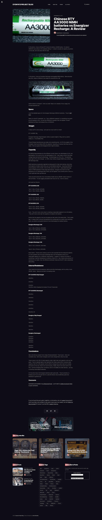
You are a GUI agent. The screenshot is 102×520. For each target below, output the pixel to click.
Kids (46, 490)
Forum (61, 4)
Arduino (57, 468)
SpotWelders (49, 501)
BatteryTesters (42, 472)
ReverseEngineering (43, 496)
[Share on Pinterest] (55, 411)
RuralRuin (57, 496)
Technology (42, 503)
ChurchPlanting (52, 479)
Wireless (51, 505)
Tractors (59, 503)
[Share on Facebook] (46, 411)
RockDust (51, 496)
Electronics (58, 481)
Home (49, 4)
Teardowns (19, 455)
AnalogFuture (46, 468)
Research (57, 494)
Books (41, 477)
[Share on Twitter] (51, 411)
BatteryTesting (26, 454)
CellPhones (51, 477)
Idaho (48, 488)
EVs (45, 481)
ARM (41, 468)
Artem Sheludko (35, 515)
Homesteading (42, 488)
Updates (41, 505)
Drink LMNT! (62, 35)
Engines (41, 483)
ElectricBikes (51, 481)
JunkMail (60, 488)
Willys (47, 505)
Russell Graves (59, 32)
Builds (57, 454)
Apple (52, 468)
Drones (41, 481)
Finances (52, 483)
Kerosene (41, 490)
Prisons (53, 492)
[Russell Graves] (55, 33)
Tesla (47, 503)
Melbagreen (57, 490)
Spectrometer (42, 501)
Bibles (56, 472)
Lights (51, 490)
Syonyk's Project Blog (23, 4)
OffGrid (48, 492)
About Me (55, 4)
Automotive (42, 470)
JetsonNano (54, 488)
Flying (57, 483)
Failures (46, 483)
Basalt (48, 470)
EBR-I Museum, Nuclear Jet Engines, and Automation (29, 471)
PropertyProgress (43, 494)
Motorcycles (42, 492)
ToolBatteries (31, 454)
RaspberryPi (51, 494)
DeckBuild (59, 479)
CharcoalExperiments (43, 479)
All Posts (67, 4)
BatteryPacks (25, 455)
